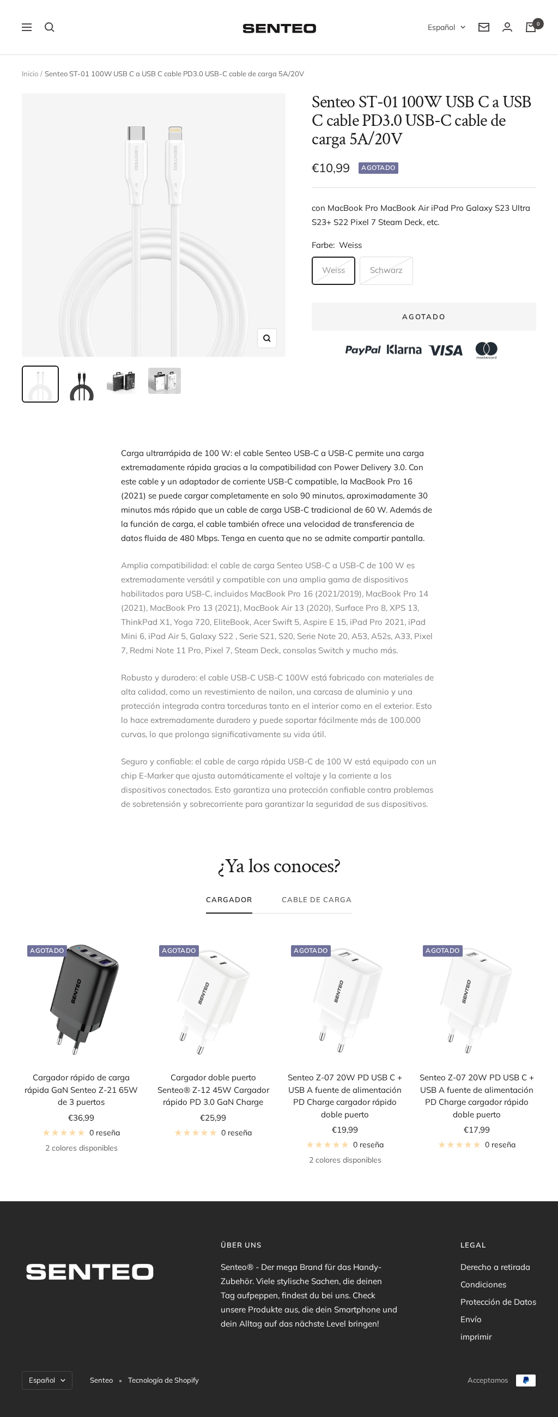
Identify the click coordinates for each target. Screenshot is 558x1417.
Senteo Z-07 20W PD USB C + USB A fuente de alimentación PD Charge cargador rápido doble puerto (345, 1096)
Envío (471, 1319)
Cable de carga (317, 899)
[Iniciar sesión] (507, 27)
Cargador (229, 899)
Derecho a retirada (495, 1267)
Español (441, 27)
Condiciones (483, 1284)
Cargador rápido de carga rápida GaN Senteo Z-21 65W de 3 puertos (81, 1089)
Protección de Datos (498, 1302)
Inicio (30, 73)
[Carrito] (530, 27)
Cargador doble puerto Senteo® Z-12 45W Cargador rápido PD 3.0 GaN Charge (213, 1089)
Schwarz (386, 270)
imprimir (476, 1336)
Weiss (333, 270)
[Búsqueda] (49, 27)
